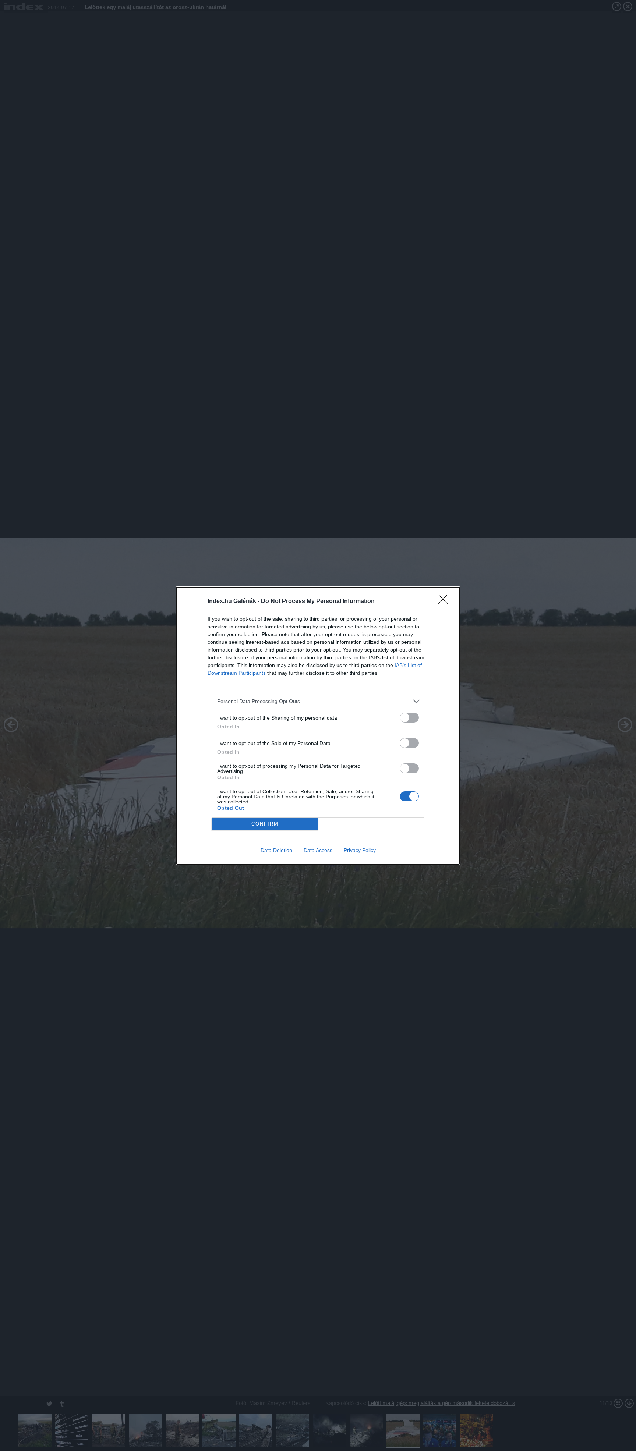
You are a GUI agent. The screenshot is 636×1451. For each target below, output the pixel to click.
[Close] (445, 602)
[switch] (409, 718)
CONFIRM (265, 824)
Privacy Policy (360, 850)
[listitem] (318, 701)
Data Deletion (276, 850)
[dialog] (318, 725)
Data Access (318, 850)
